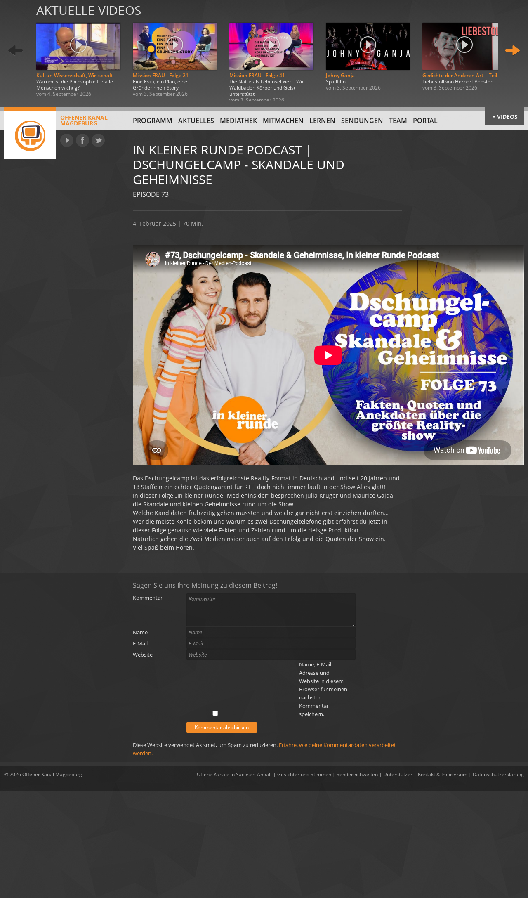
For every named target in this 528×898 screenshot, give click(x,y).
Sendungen (362, 120)
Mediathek (238, 120)
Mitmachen (283, 120)
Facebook (82, 140)
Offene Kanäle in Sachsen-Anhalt (234, 774)
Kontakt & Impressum (442, 774)
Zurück (15, 50)
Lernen (322, 120)
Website (143, 654)
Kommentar (148, 597)
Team (398, 120)
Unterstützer (397, 774)
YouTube (66, 140)
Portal (425, 120)
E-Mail (140, 643)
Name (140, 632)
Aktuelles (196, 120)
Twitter (98, 140)
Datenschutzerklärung (498, 774)
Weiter (512, 50)
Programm (152, 120)
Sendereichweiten (357, 774)
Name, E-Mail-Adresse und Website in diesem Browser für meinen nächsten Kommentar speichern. (323, 689)
